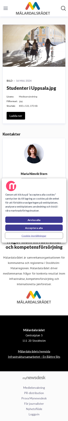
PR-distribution (34, 393)
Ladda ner (15, 116)
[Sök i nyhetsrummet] (63, 8)
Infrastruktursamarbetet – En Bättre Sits (34, 356)
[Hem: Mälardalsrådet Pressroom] (33, 8)
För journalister (34, 403)
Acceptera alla (34, 227)
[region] (34, 210)
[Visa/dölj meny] (5, 8)
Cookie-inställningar (33, 235)
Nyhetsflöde (34, 409)
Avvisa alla (34, 219)
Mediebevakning (34, 387)
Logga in (34, 414)
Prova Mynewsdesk (34, 398)
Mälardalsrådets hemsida (34, 351)
